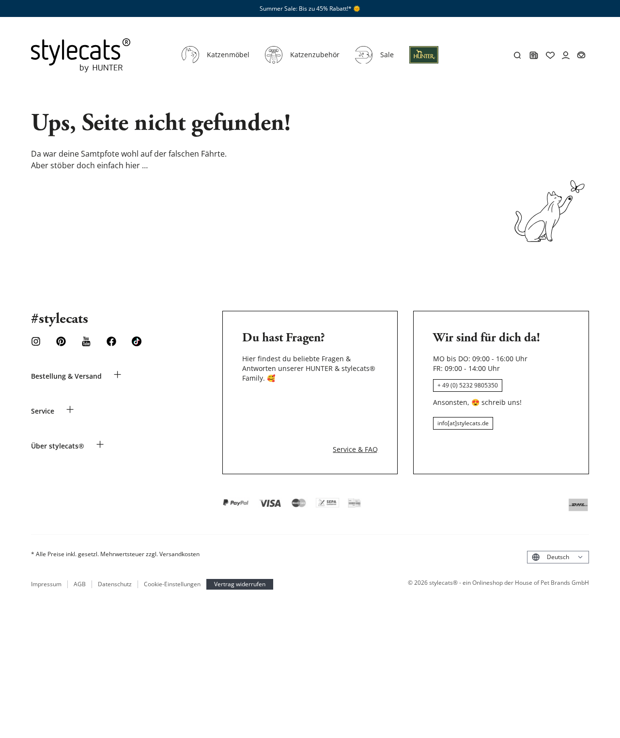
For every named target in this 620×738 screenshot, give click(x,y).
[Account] (566, 55)
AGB (80, 584)
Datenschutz (115, 584)
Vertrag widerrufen (239, 584)
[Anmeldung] (424, 60)
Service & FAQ (355, 449)
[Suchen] (517, 55)
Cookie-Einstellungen (172, 584)
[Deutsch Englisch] (558, 556)
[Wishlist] (550, 55)
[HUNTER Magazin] (533, 55)
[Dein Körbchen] (581, 55)
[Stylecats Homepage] (80, 55)
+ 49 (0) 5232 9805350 (467, 385)
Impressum (46, 584)
